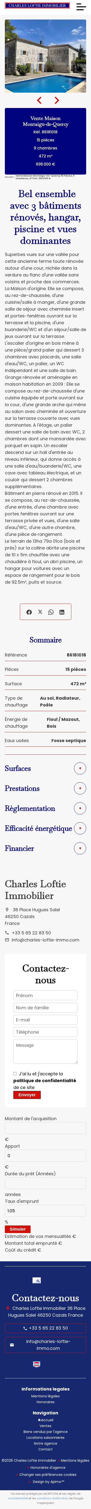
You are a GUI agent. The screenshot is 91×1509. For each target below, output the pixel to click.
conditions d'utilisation (52, 1498)
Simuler (18, 1229)
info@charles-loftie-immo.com (45, 940)
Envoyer (27, 1094)
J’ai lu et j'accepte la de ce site (44, 1080)
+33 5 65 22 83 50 (31, 933)
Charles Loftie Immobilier (35, 889)
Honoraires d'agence (48, 1467)
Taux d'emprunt (22, 1201)
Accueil (9, 177)
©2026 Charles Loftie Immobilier (29, 1460)
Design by (48, 1481)
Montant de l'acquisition (31, 1119)
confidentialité (18, 1498)
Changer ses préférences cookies (47, 1474)
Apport (12, 1146)
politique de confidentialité (44, 1081)
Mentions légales (75, 1460)
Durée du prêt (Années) (30, 1174)
